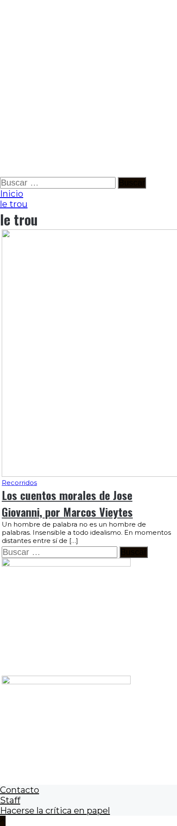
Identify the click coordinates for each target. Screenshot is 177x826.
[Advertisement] (88, 88)
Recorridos (19, 483)
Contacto (19, 790)
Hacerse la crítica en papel (55, 810)
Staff (10, 800)
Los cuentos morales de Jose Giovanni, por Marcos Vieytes (67, 503)
